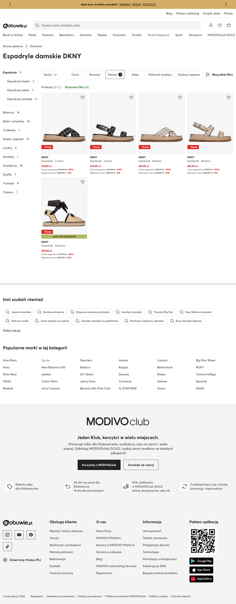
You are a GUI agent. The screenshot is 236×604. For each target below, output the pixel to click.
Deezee (124, 374)
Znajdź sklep (211, 13)
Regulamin (37, 596)
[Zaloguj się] (210, 25)
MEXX (7, 381)
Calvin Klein (49, 381)
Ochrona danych (181, 596)
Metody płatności (61, 552)
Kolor (135, 74)
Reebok (8, 388)
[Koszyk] (228, 25)
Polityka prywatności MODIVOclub (125, 596)
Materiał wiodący (160, 74)
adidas (46, 374)
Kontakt (55, 566)
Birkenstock (165, 367)
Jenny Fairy (88, 381)
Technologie (151, 552)
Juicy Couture (50, 388)
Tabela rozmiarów (155, 538)
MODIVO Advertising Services (116, 566)
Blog (169, 13)
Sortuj (48, 74)
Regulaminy (104, 573)
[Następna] (225, 4)
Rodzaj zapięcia (189, 74)
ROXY (200, 367)
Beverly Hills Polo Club (95, 388)
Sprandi (201, 381)
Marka (114, 74)
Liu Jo (45, 360)
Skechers (86, 360)
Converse (125, 381)
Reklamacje (57, 559)
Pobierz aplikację (187, 13)
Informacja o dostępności (160, 559)
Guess (161, 388)
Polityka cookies (158, 596)
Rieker (161, 374)
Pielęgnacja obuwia (156, 545)
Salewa (162, 381)
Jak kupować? (152, 531)
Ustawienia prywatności (60, 596)
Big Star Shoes (206, 360)
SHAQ (200, 388)
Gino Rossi (10, 360)
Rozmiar (95, 74)
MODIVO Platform (108, 538)
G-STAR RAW (128, 388)
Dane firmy (103, 531)
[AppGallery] (201, 579)
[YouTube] (19, 534)
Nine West (10, 374)
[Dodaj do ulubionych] (82, 97)
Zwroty (54, 538)
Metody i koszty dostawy (66, 531)
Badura (85, 367)
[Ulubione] (219, 25)
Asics (6, 367)
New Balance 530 (53, 367)
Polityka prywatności (90, 596)
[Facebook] (31, 534)
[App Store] (201, 570)
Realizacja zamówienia (65, 545)
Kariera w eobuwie (109, 552)
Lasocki (162, 360)
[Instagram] (7, 534)
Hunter (123, 360)
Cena (75, 74)
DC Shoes (86, 374)
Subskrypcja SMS (154, 566)
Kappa (123, 367)
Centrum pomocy (61, 573)
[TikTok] (7, 546)
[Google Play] (201, 561)
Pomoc (228, 13)
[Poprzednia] (10, 4)
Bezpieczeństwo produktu (160, 573)
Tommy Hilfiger (206, 374)
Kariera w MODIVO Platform (115, 545)
